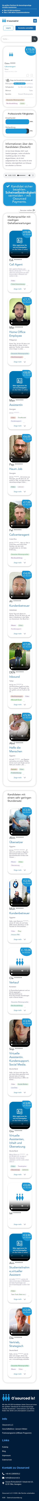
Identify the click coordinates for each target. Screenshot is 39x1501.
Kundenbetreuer (19, 605)
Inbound (14, 676)
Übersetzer (16, 842)
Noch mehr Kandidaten (15, 1387)
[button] (35, 21)
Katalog (5, 1447)
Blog (4, 1451)
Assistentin (16, 405)
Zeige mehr (18, 289)
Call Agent (16, 264)
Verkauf (14, 982)
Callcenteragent (19, 534)
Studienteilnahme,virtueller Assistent (19, 1271)
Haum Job (15, 469)
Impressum (6, 1455)
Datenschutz (7, 1460)
